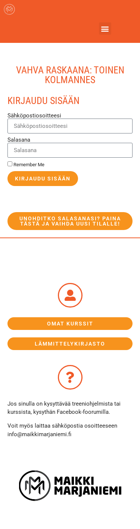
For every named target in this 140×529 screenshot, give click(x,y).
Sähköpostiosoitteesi (34, 116)
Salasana (18, 140)
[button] (105, 28)
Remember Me (28, 164)
